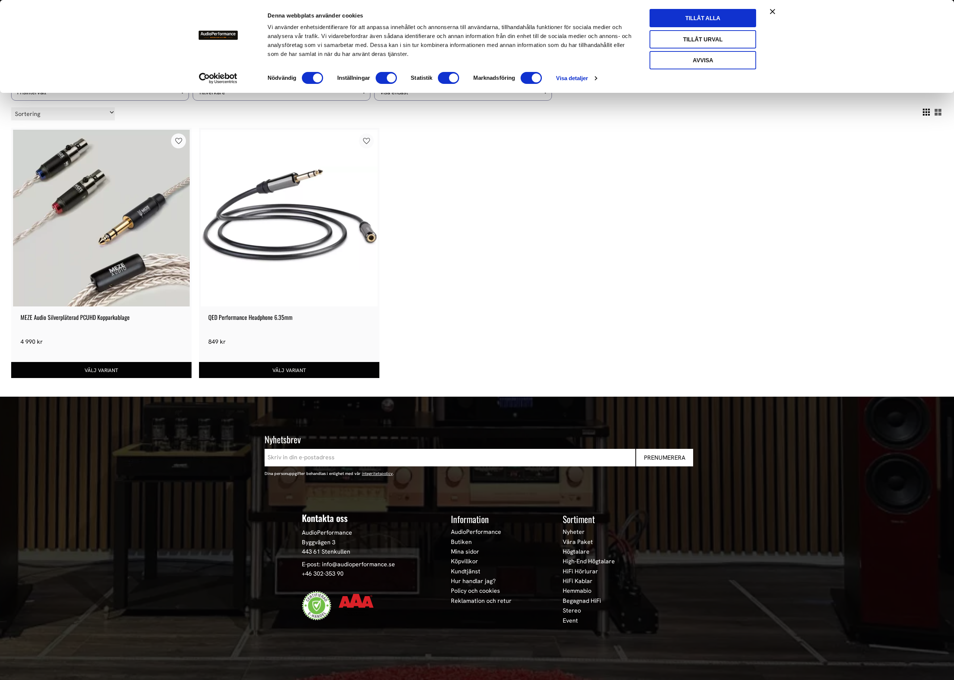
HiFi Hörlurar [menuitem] (580, 571)
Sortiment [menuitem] (579, 519)
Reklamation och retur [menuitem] (481, 601)
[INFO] (101, 370)
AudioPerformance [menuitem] (476, 532)
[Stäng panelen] (772, 11)
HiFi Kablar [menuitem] (578, 581)
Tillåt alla (702, 18)
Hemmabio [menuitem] (577, 591)
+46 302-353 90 (323, 573)
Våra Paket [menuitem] (578, 542)
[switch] (386, 78)
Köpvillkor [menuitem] (464, 561)
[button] (926, 112)
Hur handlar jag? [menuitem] (473, 581)
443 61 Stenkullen (326, 551)
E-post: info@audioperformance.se (348, 564)
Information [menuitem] (470, 519)
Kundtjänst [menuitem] (465, 571)
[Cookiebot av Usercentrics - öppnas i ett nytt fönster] (218, 78)
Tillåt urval (703, 39)
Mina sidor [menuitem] (465, 551)
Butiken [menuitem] (461, 542)
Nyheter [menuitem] (574, 532)
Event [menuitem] (570, 620)
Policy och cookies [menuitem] (475, 591)
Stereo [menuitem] (572, 610)
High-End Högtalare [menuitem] (589, 561)
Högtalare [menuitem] (576, 551)
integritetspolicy (377, 473)
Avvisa (703, 60)
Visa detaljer (572, 78)
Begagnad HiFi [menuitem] (582, 601)
